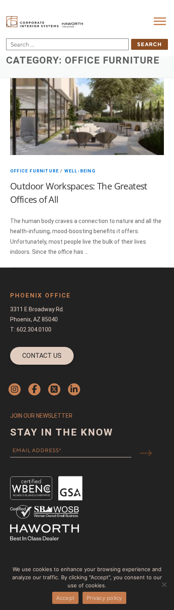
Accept (65, 598)
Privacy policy (104, 598)
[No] (164, 584)
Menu (161, 21)
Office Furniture (34, 171)
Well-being (79, 171)
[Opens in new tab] (14, 389)
